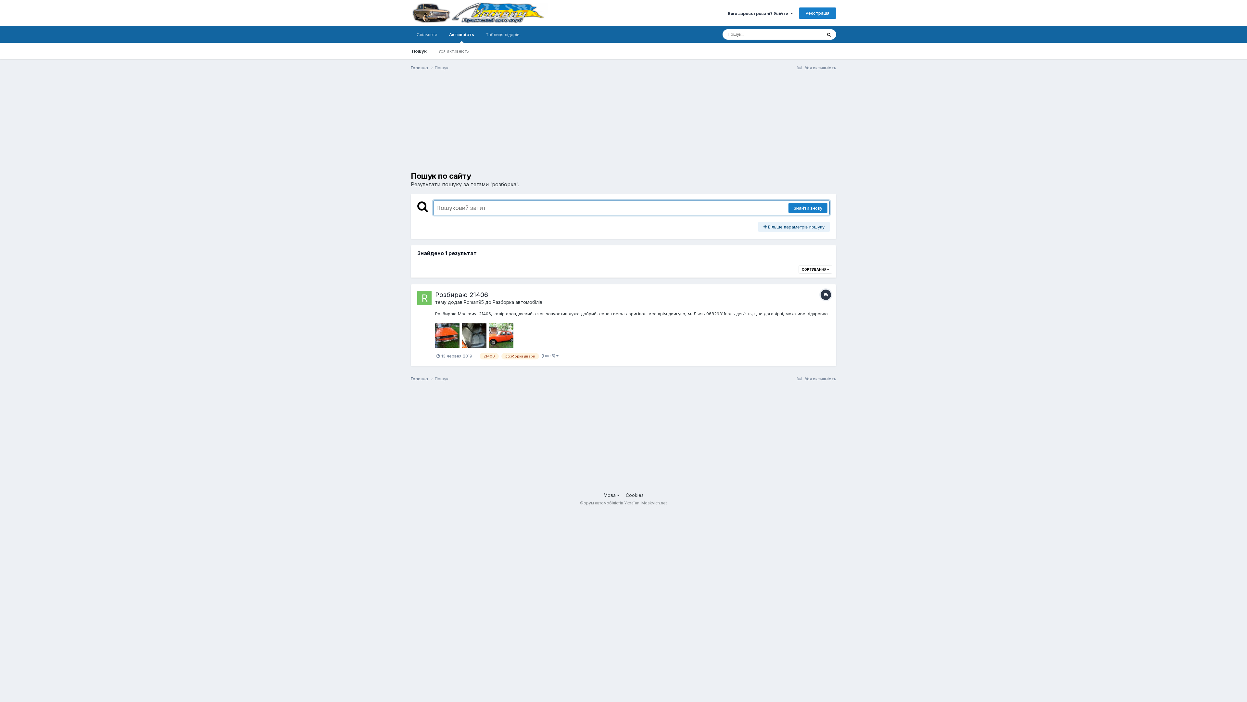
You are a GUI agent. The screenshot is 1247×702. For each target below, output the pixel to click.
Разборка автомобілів (517, 302)
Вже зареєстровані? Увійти (759, 13)
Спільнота (427, 34)
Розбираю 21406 (461, 295)
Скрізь (807, 34)
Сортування (814, 269)
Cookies (635, 495)
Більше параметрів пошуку (796, 226)
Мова (610, 495)
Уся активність (453, 51)
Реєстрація (817, 13)
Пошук (419, 51)
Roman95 (474, 302)
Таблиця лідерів (503, 34)
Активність (461, 34)
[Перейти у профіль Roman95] (424, 298)
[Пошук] (829, 34)
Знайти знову (808, 208)
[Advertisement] (529, 126)
